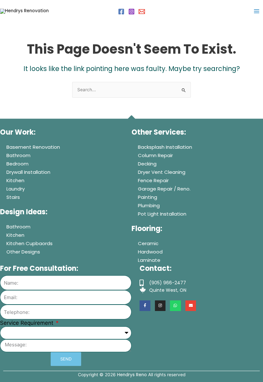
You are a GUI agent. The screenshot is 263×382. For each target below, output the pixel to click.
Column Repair (155, 155)
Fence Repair (153, 180)
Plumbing (149, 205)
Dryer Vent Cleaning (161, 172)
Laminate (149, 260)
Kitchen (15, 180)
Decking (147, 163)
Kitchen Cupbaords (29, 243)
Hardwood (150, 251)
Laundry (15, 188)
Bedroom (17, 163)
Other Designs (23, 251)
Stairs (13, 197)
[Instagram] (131, 11)
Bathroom (18, 155)
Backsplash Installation (165, 147)
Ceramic (148, 243)
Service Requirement (27, 323)
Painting (147, 197)
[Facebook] (121, 11)
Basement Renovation (33, 147)
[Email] (142, 11)
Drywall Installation (28, 172)
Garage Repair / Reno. (164, 188)
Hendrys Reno (132, 375)
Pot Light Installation (162, 213)
